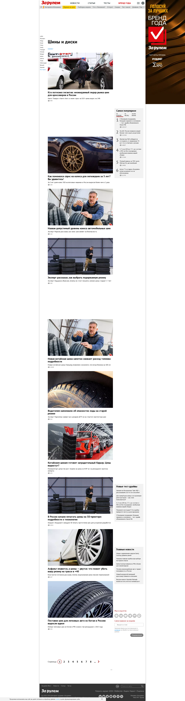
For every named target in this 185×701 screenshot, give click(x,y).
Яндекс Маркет (129, 691)
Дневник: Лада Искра (140, 7)
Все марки (43, 69)
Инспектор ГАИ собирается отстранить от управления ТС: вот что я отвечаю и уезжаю (130, 141)
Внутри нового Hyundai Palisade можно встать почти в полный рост (128, 580)
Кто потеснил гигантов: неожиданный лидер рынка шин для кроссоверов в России (78, 94)
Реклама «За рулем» (137, 695)
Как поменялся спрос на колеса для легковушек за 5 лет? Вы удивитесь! (79, 178)
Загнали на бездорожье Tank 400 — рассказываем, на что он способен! (128, 491)
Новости (74, 3)
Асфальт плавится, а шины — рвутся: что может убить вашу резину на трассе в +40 (77, 570)
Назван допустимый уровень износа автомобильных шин (79, 228)
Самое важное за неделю (124, 621)
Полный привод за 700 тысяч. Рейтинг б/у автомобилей (130, 162)
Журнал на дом (69, 7)
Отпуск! (110, 7)
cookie (57, 699)
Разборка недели (84, 7)
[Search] (142, 686)
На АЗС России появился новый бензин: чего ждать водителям (130, 132)
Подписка (140, 691)
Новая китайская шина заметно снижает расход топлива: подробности (79, 360)
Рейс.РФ (136, 697)
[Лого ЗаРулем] (50, 3)
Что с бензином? (99, 7)
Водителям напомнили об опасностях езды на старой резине (77, 412)
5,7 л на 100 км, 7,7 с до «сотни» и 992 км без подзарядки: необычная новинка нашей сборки (130, 152)
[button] (102, 699)
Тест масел (126, 7)
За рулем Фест (46, 686)
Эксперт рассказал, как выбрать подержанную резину (77, 277)
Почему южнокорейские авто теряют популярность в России (128, 570)
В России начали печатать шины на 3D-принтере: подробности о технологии (75, 518)
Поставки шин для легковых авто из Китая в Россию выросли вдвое (77, 622)
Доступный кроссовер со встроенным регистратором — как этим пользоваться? (128, 497)
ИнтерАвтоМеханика (53, 7)
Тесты (107, 3)
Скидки (117, 7)
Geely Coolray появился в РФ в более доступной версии (128, 565)
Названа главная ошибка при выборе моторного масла (128, 559)
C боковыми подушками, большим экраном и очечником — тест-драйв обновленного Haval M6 (130, 122)
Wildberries (118, 691)
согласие (117, 630)
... (95, 661)
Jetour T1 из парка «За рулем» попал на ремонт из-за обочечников (130, 171)
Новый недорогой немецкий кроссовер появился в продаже (126, 575)
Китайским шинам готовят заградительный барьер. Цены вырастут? (79, 464)
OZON (111, 691)
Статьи (91, 3)
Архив (142, 697)
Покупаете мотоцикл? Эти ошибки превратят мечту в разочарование (127, 511)
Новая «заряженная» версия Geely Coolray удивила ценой (127, 554)
